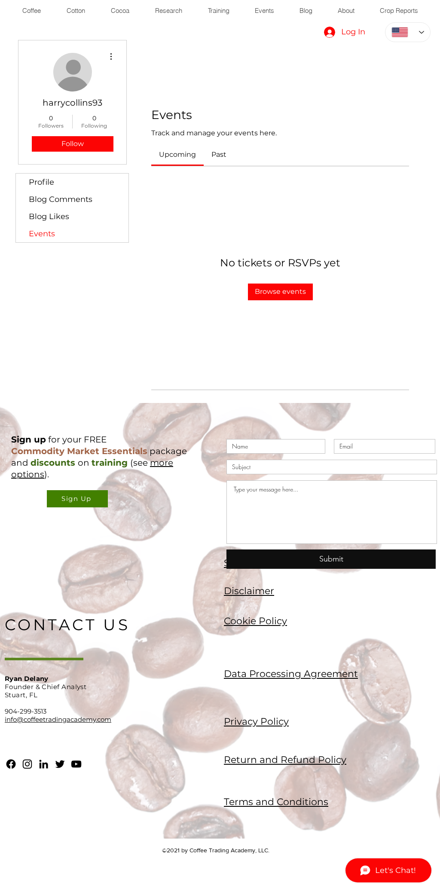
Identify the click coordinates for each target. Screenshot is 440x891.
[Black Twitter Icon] (60, 764)
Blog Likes (49, 216)
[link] (177, 154)
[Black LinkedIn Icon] (43, 764)
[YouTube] (76, 764)
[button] (77, 498)
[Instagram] (27, 764)
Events (42, 233)
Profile (41, 182)
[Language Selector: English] (408, 32)
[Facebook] (11, 764)
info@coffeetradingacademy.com (58, 719)
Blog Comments (60, 199)
